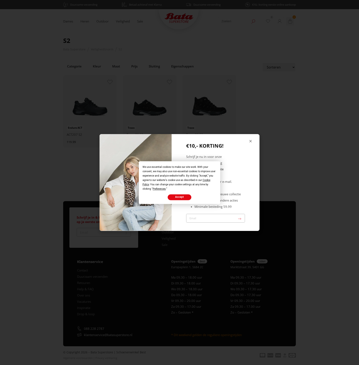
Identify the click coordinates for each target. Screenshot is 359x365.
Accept (179, 197)
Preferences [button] (159, 188)
